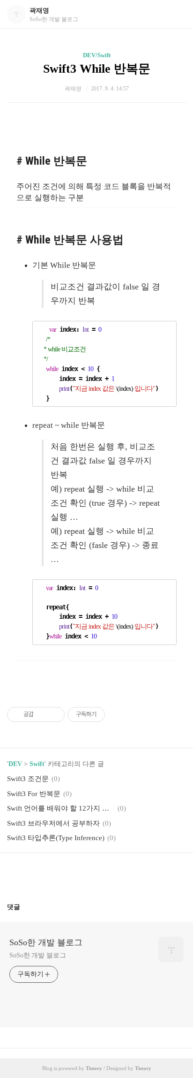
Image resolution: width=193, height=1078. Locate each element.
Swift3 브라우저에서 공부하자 (53, 823)
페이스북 (74, 873)
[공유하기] (42, 714)
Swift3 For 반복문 (33, 793)
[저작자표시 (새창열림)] (109, 714)
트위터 (119, 873)
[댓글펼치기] (24, 906)
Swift (37, 763)
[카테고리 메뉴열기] (176, 14)
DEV (15, 763)
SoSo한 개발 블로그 (45, 942)
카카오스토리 (96, 873)
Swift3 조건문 (28, 778)
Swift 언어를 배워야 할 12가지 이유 (61, 808)
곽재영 (39, 10)
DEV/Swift (97, 55)
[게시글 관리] (54, 714)
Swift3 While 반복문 (96, 69)
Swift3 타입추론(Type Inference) (55, 838)
